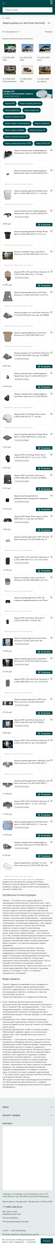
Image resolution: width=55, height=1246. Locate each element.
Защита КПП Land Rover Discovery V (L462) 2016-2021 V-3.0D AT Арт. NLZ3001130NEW (29, 619)
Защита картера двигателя (30, 103)
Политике (32, 1242)
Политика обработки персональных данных (21, 1234)
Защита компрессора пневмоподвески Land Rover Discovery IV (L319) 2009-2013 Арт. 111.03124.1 (31, 395)
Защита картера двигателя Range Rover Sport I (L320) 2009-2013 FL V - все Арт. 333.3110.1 (31, 192)
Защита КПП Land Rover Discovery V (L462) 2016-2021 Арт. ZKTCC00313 (29, 721)
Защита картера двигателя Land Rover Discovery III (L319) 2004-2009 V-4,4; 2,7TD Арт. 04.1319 (30, 334)
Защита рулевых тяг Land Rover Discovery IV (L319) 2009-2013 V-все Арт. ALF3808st (31, 314)
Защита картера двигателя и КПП (18, 143)
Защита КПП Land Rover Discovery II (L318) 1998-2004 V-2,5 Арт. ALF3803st (30, 476)
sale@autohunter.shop (12, 1214)
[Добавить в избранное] (51, 150)
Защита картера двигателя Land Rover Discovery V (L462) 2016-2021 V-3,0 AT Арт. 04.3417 (32, 293)
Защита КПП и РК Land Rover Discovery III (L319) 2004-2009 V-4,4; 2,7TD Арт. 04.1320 (31, 273)
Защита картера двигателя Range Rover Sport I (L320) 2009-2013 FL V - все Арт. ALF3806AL (31, 823)
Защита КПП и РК (43, 143)
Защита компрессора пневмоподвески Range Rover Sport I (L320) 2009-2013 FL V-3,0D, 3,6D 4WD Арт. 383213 (31, 374)
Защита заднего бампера (14, 130)
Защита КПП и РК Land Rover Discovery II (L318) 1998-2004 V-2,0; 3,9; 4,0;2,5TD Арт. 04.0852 (32, 558)
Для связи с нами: (10, 1211)
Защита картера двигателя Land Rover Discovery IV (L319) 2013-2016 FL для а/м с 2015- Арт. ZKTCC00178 (31, 660)
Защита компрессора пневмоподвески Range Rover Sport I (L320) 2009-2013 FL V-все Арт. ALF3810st (31, 212)
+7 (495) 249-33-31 (12, 1207)
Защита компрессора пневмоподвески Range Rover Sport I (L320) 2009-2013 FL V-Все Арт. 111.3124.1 (31, 151)
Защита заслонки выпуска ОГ (16, 137)
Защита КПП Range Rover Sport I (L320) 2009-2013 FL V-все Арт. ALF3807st (31, 517)
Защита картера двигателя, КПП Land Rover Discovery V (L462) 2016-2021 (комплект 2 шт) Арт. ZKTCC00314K (30, 700)
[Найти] (49, 10)
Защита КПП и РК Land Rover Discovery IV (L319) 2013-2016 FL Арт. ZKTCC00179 (31, 741)
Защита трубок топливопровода (17, 123)
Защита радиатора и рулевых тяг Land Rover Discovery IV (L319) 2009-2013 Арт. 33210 (31, 864)
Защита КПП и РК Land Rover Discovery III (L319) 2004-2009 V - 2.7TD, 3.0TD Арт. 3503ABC (31, 802)
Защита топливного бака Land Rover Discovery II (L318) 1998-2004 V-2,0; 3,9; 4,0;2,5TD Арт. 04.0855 (31, 579)
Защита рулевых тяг (37, 130)
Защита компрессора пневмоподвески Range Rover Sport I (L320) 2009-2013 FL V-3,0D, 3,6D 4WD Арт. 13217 (31, 172)
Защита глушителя (42, 123)
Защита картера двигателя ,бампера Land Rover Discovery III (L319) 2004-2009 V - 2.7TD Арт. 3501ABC (32, 782)
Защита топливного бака (14, 117)
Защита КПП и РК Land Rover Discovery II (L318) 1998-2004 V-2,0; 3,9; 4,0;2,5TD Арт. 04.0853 (32, 680)
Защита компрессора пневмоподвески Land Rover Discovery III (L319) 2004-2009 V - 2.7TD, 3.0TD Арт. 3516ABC (31, 843)
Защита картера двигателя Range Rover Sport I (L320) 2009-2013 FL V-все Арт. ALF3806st (31, 435)
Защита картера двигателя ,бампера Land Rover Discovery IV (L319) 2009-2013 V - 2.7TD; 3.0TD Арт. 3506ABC (32, 762)
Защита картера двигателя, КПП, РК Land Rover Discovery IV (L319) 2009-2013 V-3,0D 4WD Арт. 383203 (31, 538)
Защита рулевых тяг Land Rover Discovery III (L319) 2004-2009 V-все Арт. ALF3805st (31, 354)
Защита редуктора (31, 110)
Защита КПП (10, 103)
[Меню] (3, 3)
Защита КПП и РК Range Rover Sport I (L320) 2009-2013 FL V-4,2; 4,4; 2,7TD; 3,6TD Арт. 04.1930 (30, 456)
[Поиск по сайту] (27, 9)
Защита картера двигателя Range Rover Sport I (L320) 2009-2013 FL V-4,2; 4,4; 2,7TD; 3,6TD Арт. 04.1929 (31, 232)
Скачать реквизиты (10, 1218)
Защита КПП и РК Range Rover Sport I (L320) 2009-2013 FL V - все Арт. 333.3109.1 (30, 415)
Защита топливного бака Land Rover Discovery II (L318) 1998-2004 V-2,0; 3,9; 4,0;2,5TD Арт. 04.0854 (31, 253)
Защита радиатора (12, 110)
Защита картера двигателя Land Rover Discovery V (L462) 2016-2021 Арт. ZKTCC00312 (30, 639)
